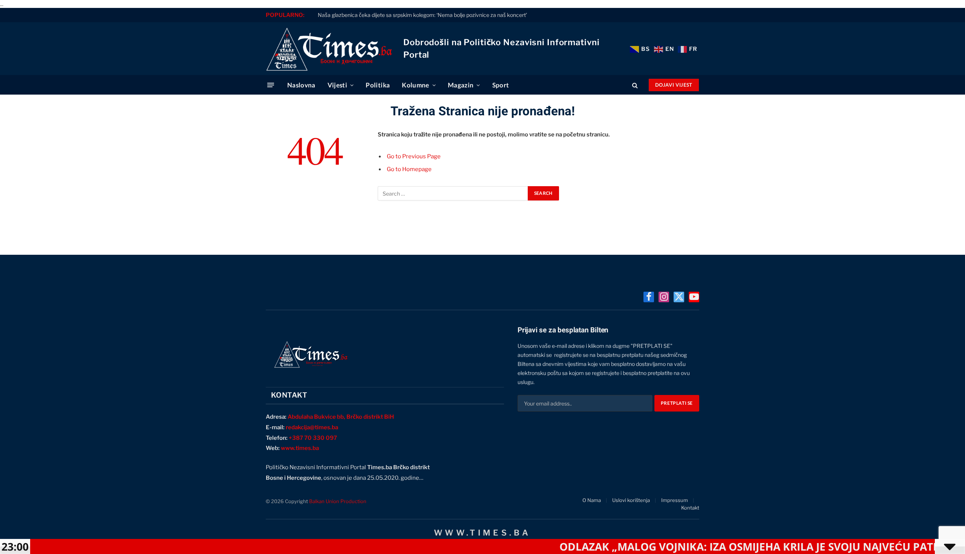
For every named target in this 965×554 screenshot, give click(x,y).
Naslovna (301, 85)
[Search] (635, 85)
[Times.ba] (329, 48)
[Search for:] (453, 193)
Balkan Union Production (337, 501)
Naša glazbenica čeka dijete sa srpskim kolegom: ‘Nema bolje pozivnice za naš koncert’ (422, 15)
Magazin (460, 85)
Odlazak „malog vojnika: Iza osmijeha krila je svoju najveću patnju (735, 546)
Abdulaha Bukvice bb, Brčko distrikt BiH (341, 416)
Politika (378, 85)
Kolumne (415, 85)
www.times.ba (300, 448)
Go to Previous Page (414, 156)
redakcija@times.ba (312, 427)
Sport (500, 85)
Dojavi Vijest (673, 85)
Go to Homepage (409, 169)
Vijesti (337, 85)
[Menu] (270, 85)
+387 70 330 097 (313, 438)
